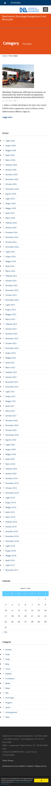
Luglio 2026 (10, 140)
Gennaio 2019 (10, 526)
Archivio (8, 649)
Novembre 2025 (11, 179)
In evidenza (9, 678)
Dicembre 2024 (11, 232)
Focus (7, 668)
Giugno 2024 (10, 256)
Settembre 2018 (12, 541)
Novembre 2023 (11, 290)
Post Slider (9, 697)
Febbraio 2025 (11, 222)
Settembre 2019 (12, 492)
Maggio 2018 (10, 555)
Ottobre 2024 (11, 242)
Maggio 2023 (10, 314)
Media (7, 683)
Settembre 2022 (12, 348)
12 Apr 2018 (8, 101)
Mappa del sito (41, 766)
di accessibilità (13, 766)
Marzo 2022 (10, 367)
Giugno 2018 (10, 550)
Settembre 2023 (12, 299)
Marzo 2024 (10, 271)
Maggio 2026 (10, 150)
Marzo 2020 (10, 463)
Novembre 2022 (11, 338)
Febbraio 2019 (11, 521)
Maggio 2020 (10, 454)
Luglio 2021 (10, 391)
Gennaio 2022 (10, 377)
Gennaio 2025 (10, 227)
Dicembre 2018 (11, 531)
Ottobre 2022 (11, 343)
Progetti (8, 702)
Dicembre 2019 (11, 478)
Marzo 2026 (10, 160)
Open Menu (45, 9)
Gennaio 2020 (10, 473)
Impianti (8, 673)
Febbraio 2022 (11, 372)
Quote (7, 707)
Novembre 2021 (11, 381)
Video (7, 717)
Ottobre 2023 (11, 295)
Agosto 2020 (10, 439)
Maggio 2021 (10, 401)
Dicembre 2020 (11, 420)
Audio (7, 659)
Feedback (30, 766)
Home (4, 55)
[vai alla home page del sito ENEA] (5, 3)
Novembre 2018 (11, 536)
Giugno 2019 (10, 502)
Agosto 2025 (10, 193)
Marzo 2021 (10, 410)
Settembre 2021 (12, 386)
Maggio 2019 (10, 507)
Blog (7, 664)
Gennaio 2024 (10, 280)
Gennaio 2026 (10, 169)
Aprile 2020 (9, 459)
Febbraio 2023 (11, 324)
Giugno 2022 (10, 353)
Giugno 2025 (10, 203)
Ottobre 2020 (11, 430)
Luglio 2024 (10, 251)
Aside (7, 654)
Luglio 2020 (10, 444)
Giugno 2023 (10, 309)
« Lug (4, 631)
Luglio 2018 (10, 545)
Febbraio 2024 (11, 275)
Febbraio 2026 (11, 164)
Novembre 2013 (11, 570)
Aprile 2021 (9, 406)
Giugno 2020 (10, 449)
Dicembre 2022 (11, 333)
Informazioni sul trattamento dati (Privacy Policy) (16, 783)
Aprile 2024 (9, 266)
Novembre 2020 (11, 425)
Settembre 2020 (12, 435)
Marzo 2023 (10, 319)
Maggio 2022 (10, 357)
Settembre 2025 (12, 189)
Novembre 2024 (11, 237)
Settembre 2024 (12, 246)
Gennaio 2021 (10, 415)
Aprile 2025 (9, 213)
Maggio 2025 (10, 208)
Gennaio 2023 (10, 328)
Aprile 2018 (9, 560)
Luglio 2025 (10, 198)
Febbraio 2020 (11, 468)
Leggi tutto (7, 117)
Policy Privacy (8, 760)
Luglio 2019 (10, 497)
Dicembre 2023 (11, 285)
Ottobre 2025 (11, 184)
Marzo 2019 (10, 517)
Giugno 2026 (10, 145)
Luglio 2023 (10, 304)
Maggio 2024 (10, 261)
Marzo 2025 (10, 217)
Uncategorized (11, 712)
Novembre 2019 (11, 483)
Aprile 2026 (9, 155)
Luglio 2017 (10, 565)
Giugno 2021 (10, 396)
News (7, 688)
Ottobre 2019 (11, 488)
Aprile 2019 (9, 512)
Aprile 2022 (9, 362)
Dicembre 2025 (11, 174)
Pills (7, 693)
